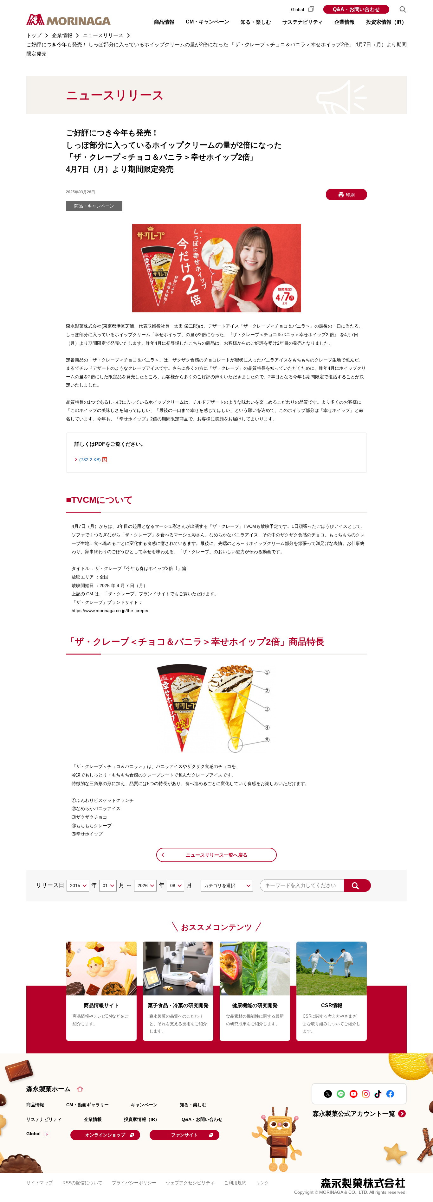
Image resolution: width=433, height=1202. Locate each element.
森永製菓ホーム (48, 1088)
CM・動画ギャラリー (87, 1104)
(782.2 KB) (90, 459)
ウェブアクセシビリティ (190, 1182)
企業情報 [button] (344, 22)
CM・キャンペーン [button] (207, 21)
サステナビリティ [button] (302, 22)
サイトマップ (39, 1182)
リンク (262, 1182)
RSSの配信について (82, 1182)
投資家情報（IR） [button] (386, 22)
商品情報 (35, 1104)
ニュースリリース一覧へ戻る (217, 855)
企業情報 (93, 1119)
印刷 (350, 194)
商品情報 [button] (164, 22)
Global (298, 9)
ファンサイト (184, 1134)
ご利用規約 (235, 1182)
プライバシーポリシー (134, 1182)
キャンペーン (144, 1104)
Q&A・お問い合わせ (356, 9)
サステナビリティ (44, 1119)
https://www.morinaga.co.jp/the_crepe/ (110, 610)
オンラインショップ (105, 1134)
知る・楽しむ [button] (256, 22)
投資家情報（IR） (141, 1119)
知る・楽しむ (193, 1104)
